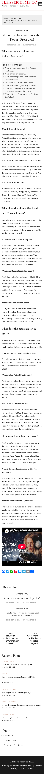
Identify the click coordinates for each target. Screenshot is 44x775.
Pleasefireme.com (21, 2)
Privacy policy (10, 740)
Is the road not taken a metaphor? (18, 82)
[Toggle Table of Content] (37, 65)
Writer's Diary (22, 30)
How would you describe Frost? (17, 91)
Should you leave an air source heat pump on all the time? (22, 614)
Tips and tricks (8, 661)
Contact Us (8, 735)
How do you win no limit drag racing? (16, 692)
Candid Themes (26, 768)
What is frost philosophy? (15, 74)
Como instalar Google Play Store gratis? (17, 664)
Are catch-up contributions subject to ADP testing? (22, 705)
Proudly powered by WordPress (17, 765)
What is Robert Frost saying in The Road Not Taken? (21, 95)
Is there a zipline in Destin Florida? (15, 718)
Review (4, 673)
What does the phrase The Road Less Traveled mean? (20, 78)
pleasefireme (30, 45)
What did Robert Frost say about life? (20, 88)
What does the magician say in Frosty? (20, 85)
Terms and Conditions (13, 745)
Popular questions (10, 689)
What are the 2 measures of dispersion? (22, 598)
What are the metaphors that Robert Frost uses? (20, 69)
